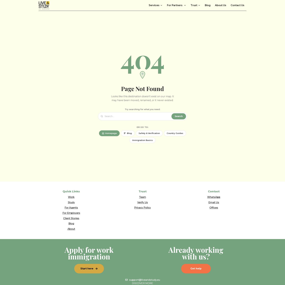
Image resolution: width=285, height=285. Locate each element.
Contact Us (237, 5)
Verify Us (142, 202)
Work (71, 197)
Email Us (213, 202)
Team (142, 197)
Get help (195, 268)
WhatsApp (213, 197)
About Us (220, 5)
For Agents (71, 207)
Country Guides (175, 133)
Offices (213, 207)
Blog (207, 5)
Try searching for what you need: (142, 109)
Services (154, 5)
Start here (86, 268)
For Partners (175, 5)
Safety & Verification (149, 133)
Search (179, 116)
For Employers (71, 213)
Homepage (111, 133)
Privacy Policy (142, 207)
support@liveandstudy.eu (144, 279)
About (71, 228)
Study (71, 202)
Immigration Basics (142, 140)
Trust (194, 5)
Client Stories (71, 218)
